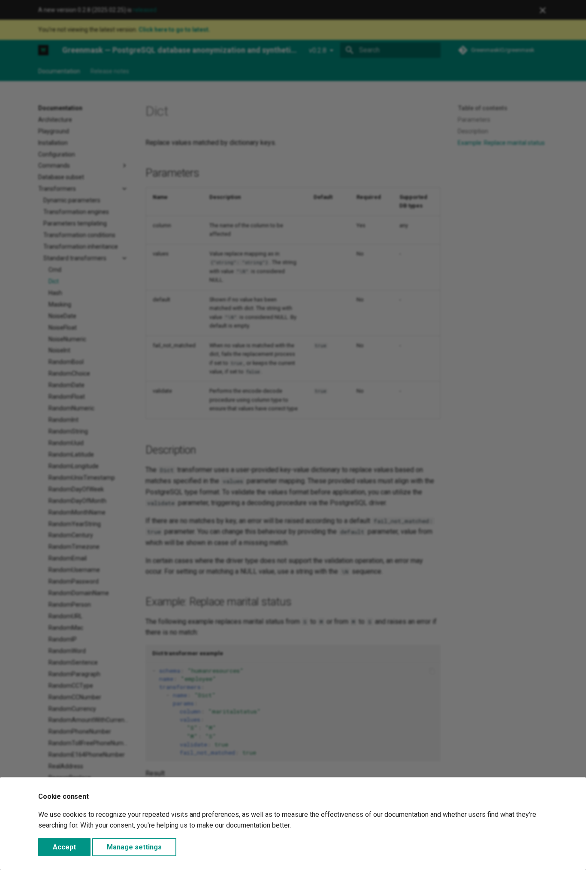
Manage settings (134, 847)
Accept (64, 847)
